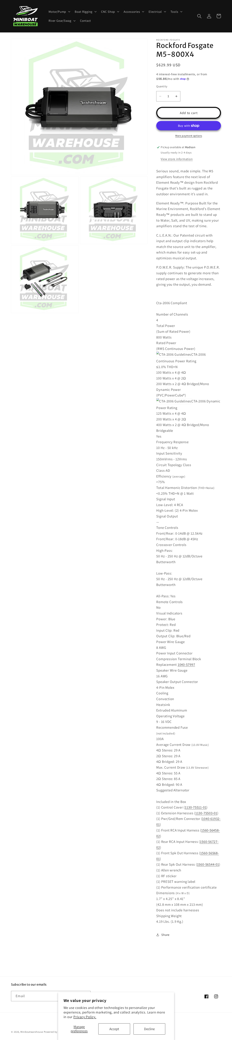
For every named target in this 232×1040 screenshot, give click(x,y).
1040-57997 (186, 664)
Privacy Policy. (84, 1017)
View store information (177, 159)
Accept (114, 1029)
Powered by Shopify (55, 1031)
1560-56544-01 (208, 864)
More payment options (188, 135)
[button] (59, 11)
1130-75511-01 (195, 807)
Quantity (161, 86)
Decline (149, 1029)
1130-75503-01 (206, 813)
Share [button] (165, 935)
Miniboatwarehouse (31, 1031)
